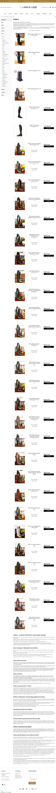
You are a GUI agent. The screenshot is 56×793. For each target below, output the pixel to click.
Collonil (3, 45)
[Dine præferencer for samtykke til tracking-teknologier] (2, 791)
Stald (27, 13)
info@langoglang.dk (36, 27)
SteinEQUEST (4, 83)
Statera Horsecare (5, 81)
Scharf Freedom (4, 74)
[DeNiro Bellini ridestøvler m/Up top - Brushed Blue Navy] (20, 312)
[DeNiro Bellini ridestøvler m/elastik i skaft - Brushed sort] (20, 331)
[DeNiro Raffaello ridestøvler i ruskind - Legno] (20, 495)
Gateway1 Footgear (5, 58)
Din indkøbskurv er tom (46, 7)
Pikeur (3, 70)
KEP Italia (3, 61)
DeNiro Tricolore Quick (51, 688)
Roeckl (3, 71)
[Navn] (35, 773)
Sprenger (3, 80)
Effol (3, 50)
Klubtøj (21, 13)
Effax (3, 48)
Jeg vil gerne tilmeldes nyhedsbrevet (35, 779)
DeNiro (3, 47)
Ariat (3, 38)
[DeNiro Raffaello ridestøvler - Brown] (20, 458)
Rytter (10, 13)
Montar (3, 67)
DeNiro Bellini (34, 656)
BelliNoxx (3, 40)
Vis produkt (49, 55)
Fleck (3, 57)
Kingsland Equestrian (5, 63)
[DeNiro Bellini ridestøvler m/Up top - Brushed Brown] (20, 385)
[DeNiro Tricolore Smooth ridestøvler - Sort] (20, 112)
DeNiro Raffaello (40, 656)
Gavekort (44, 13)
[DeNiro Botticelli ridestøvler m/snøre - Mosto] (20, 185)
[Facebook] (3, 784)
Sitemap (3, 782)
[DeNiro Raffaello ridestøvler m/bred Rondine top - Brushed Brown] (20, 476)
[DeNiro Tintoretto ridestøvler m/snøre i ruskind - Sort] (20, 148)
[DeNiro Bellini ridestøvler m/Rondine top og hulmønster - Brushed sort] (20, 294)
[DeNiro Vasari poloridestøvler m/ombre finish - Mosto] (20, 586)
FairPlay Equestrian (5, 54)
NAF (3, 68)
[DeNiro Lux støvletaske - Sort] (20, 75)
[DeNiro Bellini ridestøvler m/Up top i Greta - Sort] (20, 404)
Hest (5, 13)
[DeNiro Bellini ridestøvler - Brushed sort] (20, 349)
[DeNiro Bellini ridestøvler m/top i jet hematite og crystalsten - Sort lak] (20, 440)
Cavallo (3, 44)
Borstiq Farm (4, 41)
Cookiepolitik (9, 792)
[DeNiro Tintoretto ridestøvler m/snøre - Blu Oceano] (20, 167)
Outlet (50, 13)
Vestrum (3, 84)
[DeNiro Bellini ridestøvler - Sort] (20, 94)
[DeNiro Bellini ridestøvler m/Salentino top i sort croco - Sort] (20, 622)
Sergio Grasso (4, 77)
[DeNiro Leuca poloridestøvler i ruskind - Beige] (20, 531)
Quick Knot (4, 73)
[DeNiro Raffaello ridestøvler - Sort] (20, 57)
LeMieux (3, 64)
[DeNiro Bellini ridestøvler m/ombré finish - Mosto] (20, 604)
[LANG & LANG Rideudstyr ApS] (28, 7)
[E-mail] (35, 776)
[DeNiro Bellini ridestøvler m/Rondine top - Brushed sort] (20, 221)
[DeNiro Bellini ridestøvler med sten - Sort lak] (20, 39)
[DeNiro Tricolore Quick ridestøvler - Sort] (20, 130)
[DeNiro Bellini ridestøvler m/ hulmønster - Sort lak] (20, 258)
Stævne (15, 13)
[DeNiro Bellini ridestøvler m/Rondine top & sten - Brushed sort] (20, 239)
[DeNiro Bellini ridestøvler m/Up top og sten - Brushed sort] (20, 367)
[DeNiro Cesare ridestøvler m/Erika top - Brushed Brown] (20, 203)
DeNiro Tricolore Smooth (42, 688)
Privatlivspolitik (3, 792)
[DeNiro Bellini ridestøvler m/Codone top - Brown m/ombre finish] (20, 422)
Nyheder (38, 13)
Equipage (3, 51)
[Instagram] (5, 784)
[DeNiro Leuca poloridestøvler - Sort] (20, 549)
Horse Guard (4, 60)
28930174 (29, 27)
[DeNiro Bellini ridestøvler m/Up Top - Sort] (20, 276)
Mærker (32, 13)
